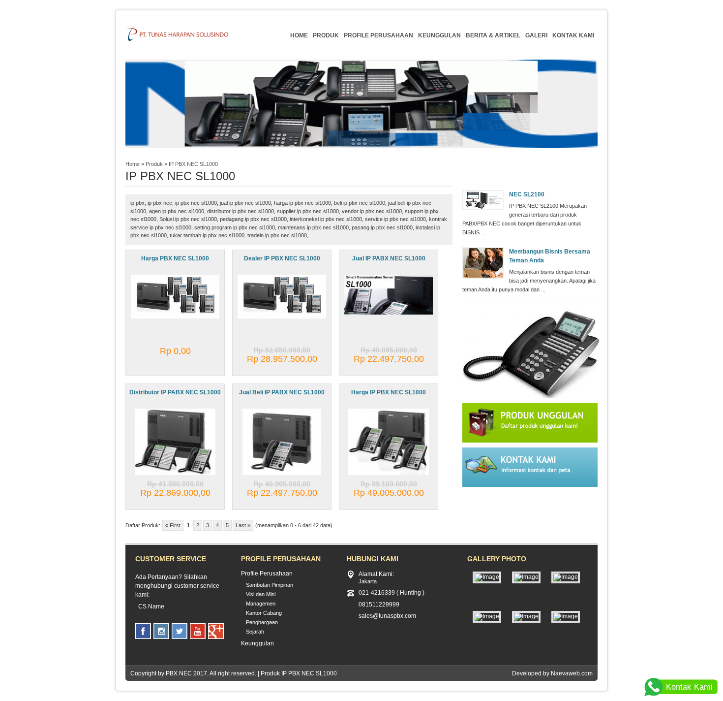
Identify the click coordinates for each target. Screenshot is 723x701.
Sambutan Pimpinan (269, 585)
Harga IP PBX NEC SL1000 (388, 392)
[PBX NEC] (526, 616)
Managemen (260, 603)
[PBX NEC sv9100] (487, 577)
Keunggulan (439, 35)
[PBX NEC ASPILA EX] (565, 577)
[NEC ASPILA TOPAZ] (565, 616)
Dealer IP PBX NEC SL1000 (282, 258)
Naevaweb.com (572, 673)
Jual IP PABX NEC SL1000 (388, 258)
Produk (326, 35)
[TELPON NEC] (487, 616)
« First (173, 525)
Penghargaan (262, 622)
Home (299, 35)
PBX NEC (179, 673)
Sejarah (255, 632)
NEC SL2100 (526, 194)
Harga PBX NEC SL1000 (175, 258)
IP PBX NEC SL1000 (193, 164)
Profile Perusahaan (378, 35)
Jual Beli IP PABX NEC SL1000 (282, 392)
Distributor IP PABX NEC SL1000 (175, 392)
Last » (243, 525)
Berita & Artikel (493, 35)
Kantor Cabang (264, 613)
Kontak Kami (573, 35)
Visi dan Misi (260, 594)
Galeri (536, 35)
